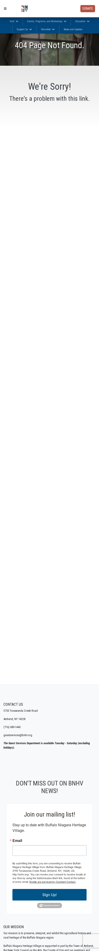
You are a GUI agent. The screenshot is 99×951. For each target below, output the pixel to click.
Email (17, 840)
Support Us (23, 29)
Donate (87, 8)
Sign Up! (49, 894)
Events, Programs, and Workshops (45, 21)
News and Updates (73, 29)
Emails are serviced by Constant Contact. (52, 881)
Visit (12, 21)
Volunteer (46, 29)
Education (80, 21)
